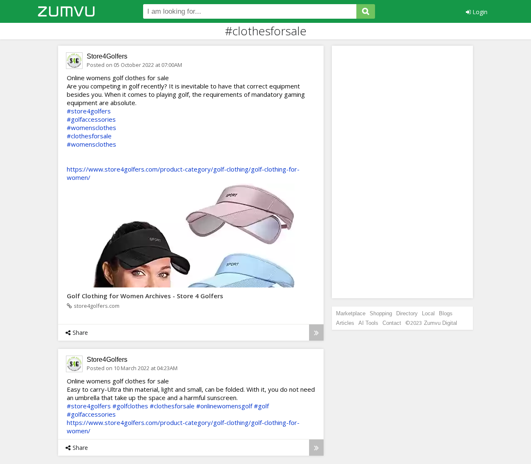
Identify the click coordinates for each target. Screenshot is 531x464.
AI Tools (368, 323)
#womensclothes (91, 127)
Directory (407, 313)
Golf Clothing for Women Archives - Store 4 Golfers (145, 296)
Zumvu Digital (440, 323)
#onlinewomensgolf (224, 406)
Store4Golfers (107, 56)
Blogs (446, 313)
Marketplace (350, 313)
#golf (261, 406)
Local (428, 313)
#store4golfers (89, 111)
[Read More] (316, 332)
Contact (391, 323)
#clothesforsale (89, 136)
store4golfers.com (96, 305)
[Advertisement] (402, 172)
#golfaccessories (91, 119)
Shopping (381, 313)
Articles (345, 323)
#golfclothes (130, 406)
